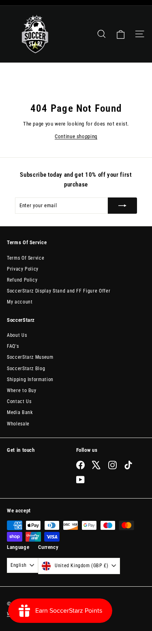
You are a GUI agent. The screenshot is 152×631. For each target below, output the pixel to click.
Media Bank (20, 412)
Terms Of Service (25, 258)
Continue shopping (76, 136)
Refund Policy (22, 280)
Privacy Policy (23, 269)
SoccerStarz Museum (30, 357)
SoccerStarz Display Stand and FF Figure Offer (58, 291)
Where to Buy (21, 390)
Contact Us (19, 401)
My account (20, 302)
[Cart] (120, 34)
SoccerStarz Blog (26, 368)
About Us (17, 335)
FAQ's (13, 346)
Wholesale (18, 424)
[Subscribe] (122, 205)
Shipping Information (30, 379)
